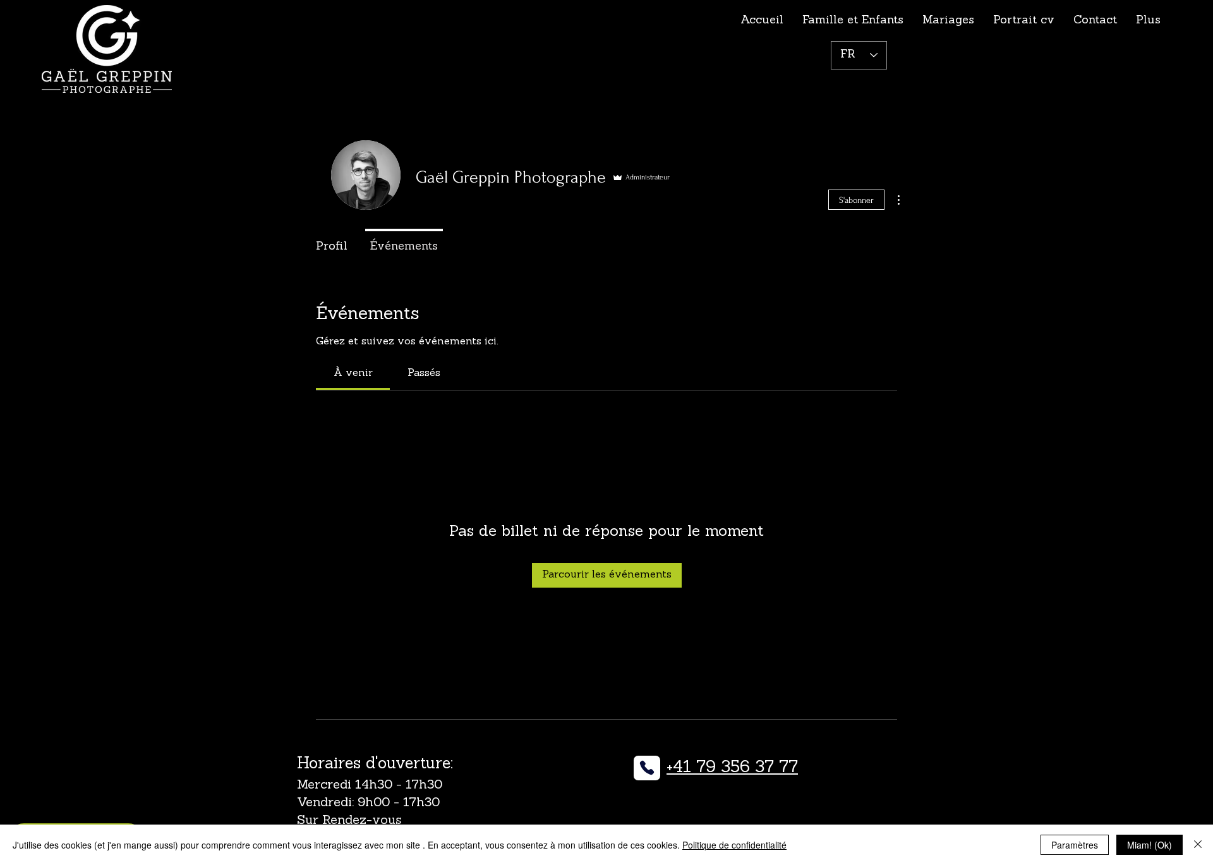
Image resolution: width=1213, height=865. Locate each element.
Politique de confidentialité (734, 844)
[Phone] (647, 768)
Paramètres (1074, 844)
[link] (353, 373)
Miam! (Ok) (1149, 844)
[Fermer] (1197, 845)
